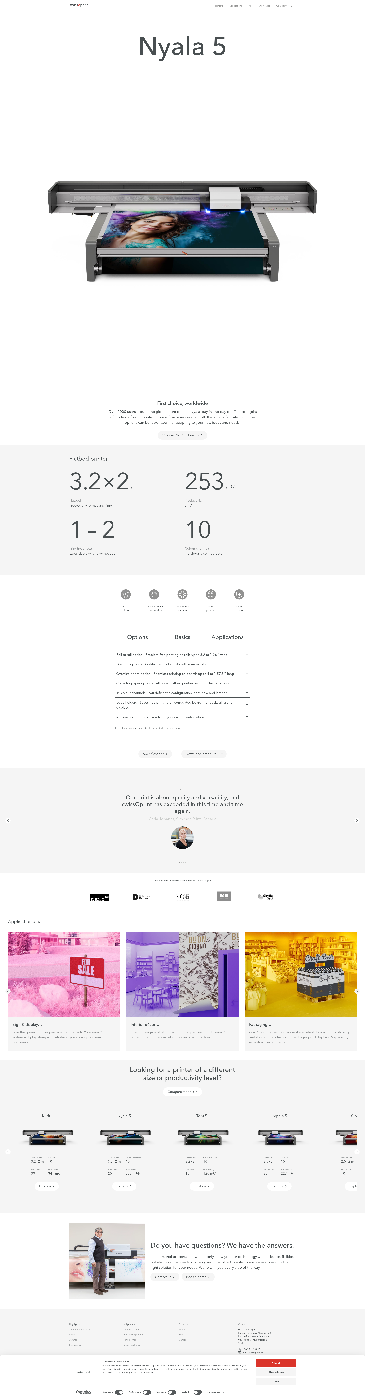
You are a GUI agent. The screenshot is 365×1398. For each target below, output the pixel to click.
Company (281, 5)
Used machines (132, 1344)
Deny (276, 1381)
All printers (129, 1324)
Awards (73, 1339)
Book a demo (173, 728)
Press (181, 1334)
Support (183, 1329)
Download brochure (201, 754)
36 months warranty (79, 1329)
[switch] (147, 1392)
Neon (72, 1334)
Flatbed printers (132, 1329)
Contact (242, 1324)
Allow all (276, 1363)
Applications (235, 5)
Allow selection (276, 1372)
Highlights (74, 1324)
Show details (213, 1392)
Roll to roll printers (133, 1334)
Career (182, 1339)
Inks (250, 5)
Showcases (264, 5)
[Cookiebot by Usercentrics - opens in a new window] (83, 1392)
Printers (219, 5)
